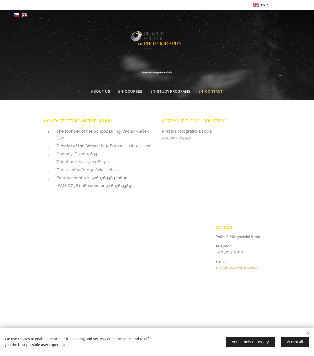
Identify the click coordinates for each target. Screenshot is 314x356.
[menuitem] (102, 91)
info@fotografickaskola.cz (236, 267)
